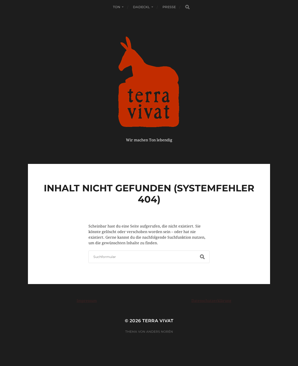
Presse (169, 7)
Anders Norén (159, 331)
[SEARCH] (187, 7)
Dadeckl (141, 7)
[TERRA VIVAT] (149, 81)
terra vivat (157, 320)
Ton (116, 7)
